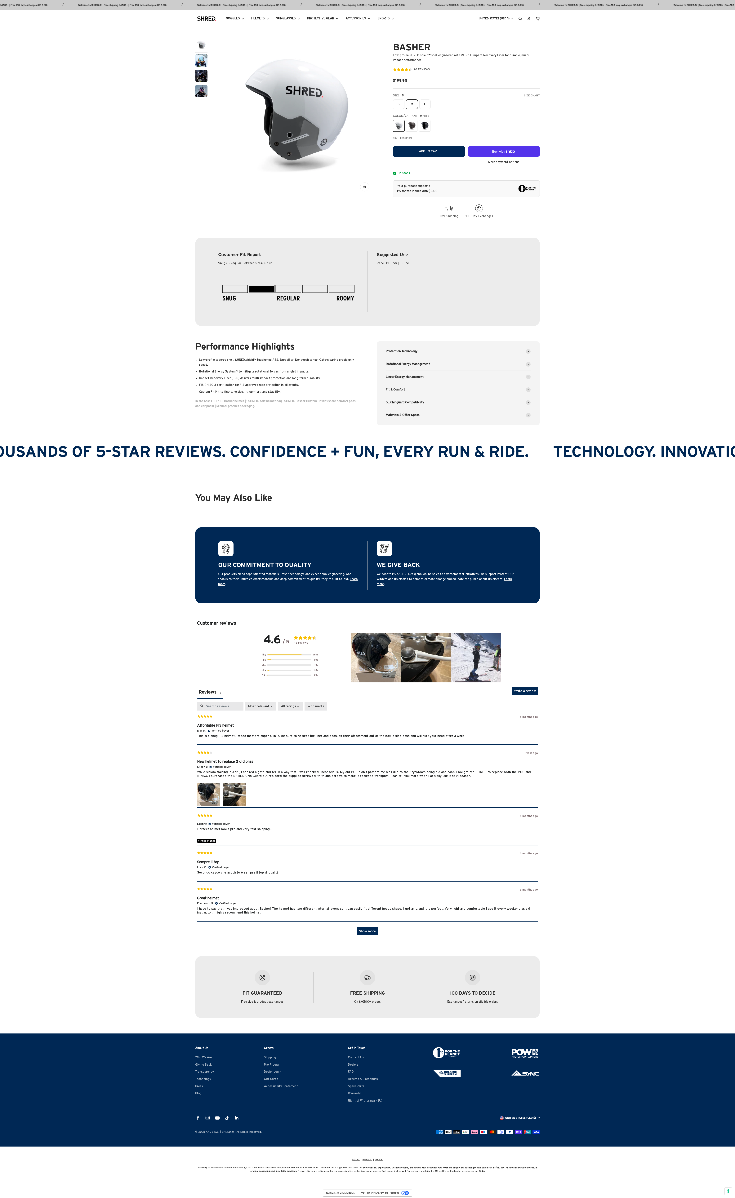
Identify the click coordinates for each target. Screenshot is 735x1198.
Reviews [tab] (210, 692)
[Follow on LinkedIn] (236, 1118)
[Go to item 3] (201, 76)
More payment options (503, 162)
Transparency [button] (204, 1071)
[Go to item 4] (201, 91)
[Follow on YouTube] (217, 1118)
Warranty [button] (354, 1093)
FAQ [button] (351, 1071)
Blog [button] (198, 1093)
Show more (367, 931)
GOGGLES (233, 18)
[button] (290, 654)
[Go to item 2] (201, 61)
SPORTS (384, 18)
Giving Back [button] (203, 1064)
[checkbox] (316, 706)
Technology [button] (203, 1079)
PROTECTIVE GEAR (320, 18)
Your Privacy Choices (380, 1193)
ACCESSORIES (356, 18)
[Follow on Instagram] (207, 1118)
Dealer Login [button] (272, 1071)
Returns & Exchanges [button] (363, 1079)
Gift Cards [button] (271, 1079)
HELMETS (258, 18)
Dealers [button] (353, 1064)
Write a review (525, 691)
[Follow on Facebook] (197, 1118)
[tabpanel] (367, 820)
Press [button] (199, 1086)
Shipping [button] (270, 1057)
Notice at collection (340, 1193)
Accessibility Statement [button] (281, 1086)
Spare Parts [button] (356, 1086)
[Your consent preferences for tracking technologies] (728, 1191)
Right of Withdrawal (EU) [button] (365, 1100)
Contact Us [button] (356, 1057)
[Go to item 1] (201, 45)
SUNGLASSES (286, 18)
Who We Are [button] (203, 1057)
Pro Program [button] (272, 1064)
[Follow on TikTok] (227, 1118)
